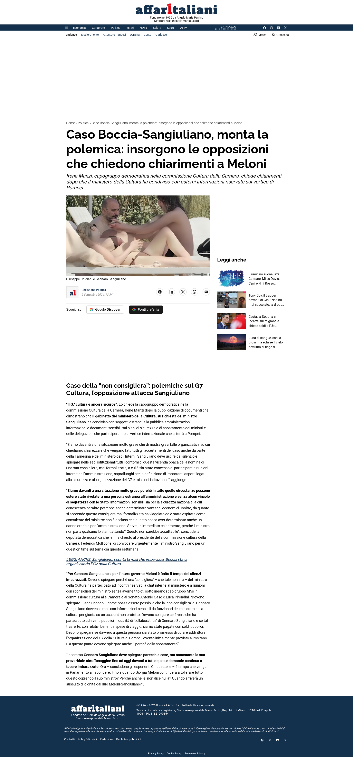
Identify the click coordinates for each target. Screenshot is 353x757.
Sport (170, 27)
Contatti (69, 739)
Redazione (106, 739)
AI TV (183, 27)
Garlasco (161, 34)
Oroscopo (282, 34)
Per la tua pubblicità (128, 739)
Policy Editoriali (87, 739)
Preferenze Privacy (195, 753)
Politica (115, 27)
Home (70, 123)
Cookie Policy (174, 753)
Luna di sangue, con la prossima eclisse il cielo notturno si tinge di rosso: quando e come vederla (266, 342)
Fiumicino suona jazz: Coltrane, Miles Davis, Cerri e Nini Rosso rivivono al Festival (264, 279)
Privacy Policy (156, 753)
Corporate (98, 27)
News (143, 27)
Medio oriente (90, 34)
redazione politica (94, 289)
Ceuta (147, 34)
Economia (79, 27)
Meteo (262, 34)
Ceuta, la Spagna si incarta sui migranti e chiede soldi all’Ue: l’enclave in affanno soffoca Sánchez (264, 321)
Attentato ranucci (114, 34)
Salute (157, 27)
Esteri (130, 27)
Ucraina (135, 34)
